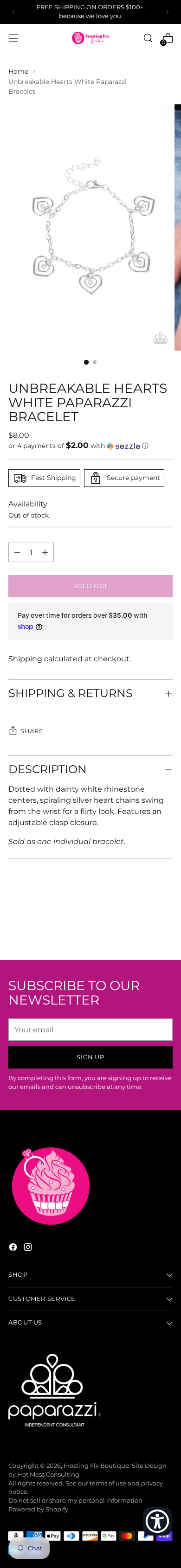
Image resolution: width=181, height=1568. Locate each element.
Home (18, 71)
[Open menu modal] (13, 38)
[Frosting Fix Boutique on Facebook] (13, 1248)
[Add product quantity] (17, 552)
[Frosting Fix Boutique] (90, 38)
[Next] (167, 12)
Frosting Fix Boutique (96, 1465)
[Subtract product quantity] (45, 552)
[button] (90, 445)
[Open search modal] (147, 38)
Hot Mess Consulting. (49, 1474)
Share (31, 731)
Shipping (25, 658)
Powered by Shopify (38, 1509)
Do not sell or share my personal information (75, 1500)
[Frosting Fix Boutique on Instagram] (28, 1248)
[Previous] (14, 12)
